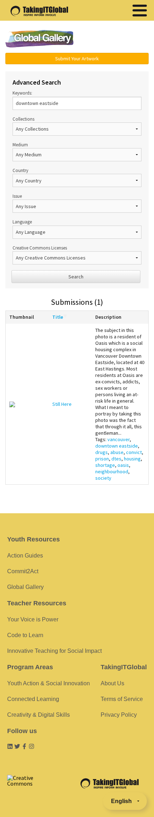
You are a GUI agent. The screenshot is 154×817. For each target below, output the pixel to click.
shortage (105, 465)
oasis (123, 465)
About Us (112, 683)
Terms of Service (122, 699)
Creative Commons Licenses (40, 248)
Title (57, 317)
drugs (101, 452)
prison (102, 458)
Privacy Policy (119, 715)
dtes (116, 458)
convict (134, 452)
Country (20, 170)
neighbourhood (111, 471)
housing (132, 458)
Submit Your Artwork (77, 58)
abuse (117, 452)
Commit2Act (22, 571)
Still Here (62, 404)
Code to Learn (25, 635)
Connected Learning (33, 699)
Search (75, 276)
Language (22, 222)
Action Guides (25, 556)
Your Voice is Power (32, 619)
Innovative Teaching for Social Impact (54, 651)
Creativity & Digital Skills (38, 715)
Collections (23, 119)
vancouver (118, 439)
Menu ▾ (117, 39)
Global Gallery (39, 38)
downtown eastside (116, 446)
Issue (17, 196)
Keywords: (22, 93)
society (103, 478)
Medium (20, 144)
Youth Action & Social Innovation (48, 683)
